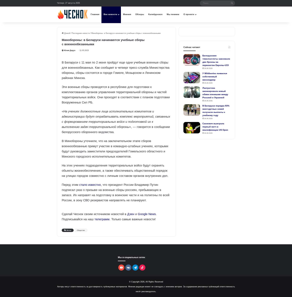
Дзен (130, 214)
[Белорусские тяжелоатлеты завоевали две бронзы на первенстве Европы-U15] (191, 59)
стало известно (90, 184)
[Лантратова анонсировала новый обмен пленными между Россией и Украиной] (191, 92)
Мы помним (173, 14)
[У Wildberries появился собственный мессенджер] (191, 77)
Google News (147, 214)
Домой (67, 33)
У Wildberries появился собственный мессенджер (214, 76)
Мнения (127, 14)
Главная (95, 14)
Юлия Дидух (69, 50)
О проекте (188, 14)
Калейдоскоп (155, 14)
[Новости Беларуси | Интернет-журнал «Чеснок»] (73, 14)
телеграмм (101, 219)
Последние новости (81, 33)
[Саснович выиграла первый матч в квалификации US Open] (191, 127)
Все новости (110, 14)
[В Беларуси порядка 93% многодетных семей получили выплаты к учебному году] (191, 110)
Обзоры (139, 14)
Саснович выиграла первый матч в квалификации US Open (215, 126)
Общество (81, 230)
